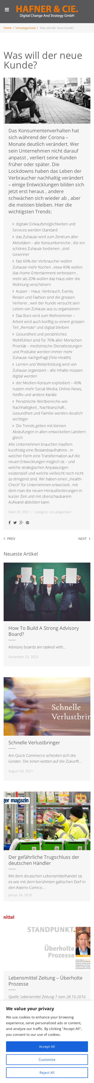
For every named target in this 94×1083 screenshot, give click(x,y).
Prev (11, 538)
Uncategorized (25, 28)
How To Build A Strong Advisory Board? (43, 631)
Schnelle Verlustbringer (34, 742)
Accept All (47, 1046)
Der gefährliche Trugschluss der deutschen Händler (43, 860)
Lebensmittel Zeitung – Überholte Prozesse (45, 981)
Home (8, 28)
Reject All (47, 1072)
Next (82, 538)
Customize (47, 1059)
